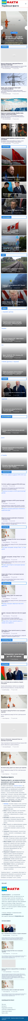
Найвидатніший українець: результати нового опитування (13, 139)
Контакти (4, 1006)
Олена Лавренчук (3, 40)
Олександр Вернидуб (6, 68)
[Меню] (25, 3)
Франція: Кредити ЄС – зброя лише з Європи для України (13, 339)
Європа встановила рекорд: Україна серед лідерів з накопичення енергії (12, 113)
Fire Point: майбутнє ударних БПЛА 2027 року (13, 484)
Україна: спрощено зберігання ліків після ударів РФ (13, 613)
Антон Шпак (5, 503)
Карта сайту (5, 1013)
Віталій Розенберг (7, 233)
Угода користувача (7, 1011)
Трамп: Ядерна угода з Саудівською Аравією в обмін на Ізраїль (12, 302)
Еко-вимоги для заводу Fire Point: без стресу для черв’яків (12, 409)
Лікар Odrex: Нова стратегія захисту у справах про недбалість (13, 631)
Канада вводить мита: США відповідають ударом (11, 231)
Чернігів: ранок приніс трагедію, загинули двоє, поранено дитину (12, 322)
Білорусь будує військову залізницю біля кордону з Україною (12, 269)
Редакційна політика (7, 1007)
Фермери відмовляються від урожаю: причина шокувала (13, 448)
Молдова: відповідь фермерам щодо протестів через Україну (13, 466)
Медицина (6, 32)
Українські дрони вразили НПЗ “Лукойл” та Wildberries (13, 286)
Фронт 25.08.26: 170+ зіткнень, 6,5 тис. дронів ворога (13, 355)
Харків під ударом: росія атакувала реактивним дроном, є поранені (13, 372)
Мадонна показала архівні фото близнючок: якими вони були (12, 518)
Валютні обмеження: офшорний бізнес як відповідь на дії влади (12, 64)
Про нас (4, 1004)
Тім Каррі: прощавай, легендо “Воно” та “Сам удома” (13, 557)
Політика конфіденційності (9, 1009)
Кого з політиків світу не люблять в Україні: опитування (14, 933)
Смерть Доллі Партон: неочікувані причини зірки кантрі (12, 574)
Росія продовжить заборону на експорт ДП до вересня (12, 248)
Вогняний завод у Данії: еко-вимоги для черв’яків (11, 596)
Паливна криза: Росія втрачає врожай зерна (13, 430)
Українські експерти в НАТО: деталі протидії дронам (12, 501)
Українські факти (10, 6)
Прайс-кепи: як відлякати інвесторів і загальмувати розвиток (11, 88)
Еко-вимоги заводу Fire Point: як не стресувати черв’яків (13, 540)
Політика (6, 803)
